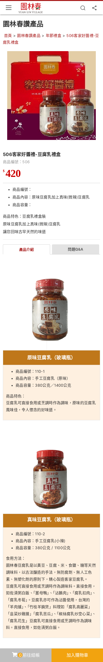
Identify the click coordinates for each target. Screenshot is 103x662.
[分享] (94, 7)
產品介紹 (26, 249)
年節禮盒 (53, 35)
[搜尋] (83, 7)
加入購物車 (77, 655)
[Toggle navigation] (8, 7)
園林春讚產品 (28, 35)
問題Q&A (75, 249)
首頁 (8, 35)
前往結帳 (29, 655)
